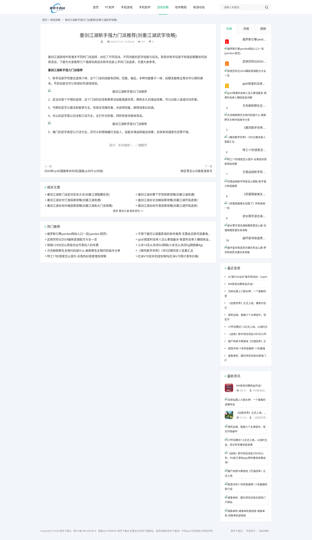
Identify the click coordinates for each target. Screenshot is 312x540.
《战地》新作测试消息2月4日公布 (247, 334)
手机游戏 (127, 7)
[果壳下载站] (57, 12)
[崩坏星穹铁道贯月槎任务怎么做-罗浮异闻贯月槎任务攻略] (246, 249)
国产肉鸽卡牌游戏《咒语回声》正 (247, 341)
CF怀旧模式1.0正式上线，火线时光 (247, 326)
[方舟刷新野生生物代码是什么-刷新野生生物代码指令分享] (246, 117)
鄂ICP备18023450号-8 (84, 530)
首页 (96, 7)
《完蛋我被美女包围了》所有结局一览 (267, 194)
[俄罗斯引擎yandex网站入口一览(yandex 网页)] (246, 50)
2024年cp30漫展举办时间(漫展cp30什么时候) (73, 171)
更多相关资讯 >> (128, 210)
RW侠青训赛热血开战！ (241, 284)
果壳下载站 (236, 530)
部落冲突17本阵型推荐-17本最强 (246, 348)
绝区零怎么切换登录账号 (196, 171)
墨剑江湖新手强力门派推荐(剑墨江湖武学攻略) (128, 35)
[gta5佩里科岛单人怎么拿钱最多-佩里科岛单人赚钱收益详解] (246, 95)
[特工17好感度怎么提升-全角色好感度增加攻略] (246, 161)
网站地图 (263, 530)
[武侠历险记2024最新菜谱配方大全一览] (246, 73)
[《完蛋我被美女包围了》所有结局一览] (246, 205)
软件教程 (181, 7)
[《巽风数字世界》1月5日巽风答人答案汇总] (246, 139)
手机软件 (145, 7)
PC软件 (109, 7)
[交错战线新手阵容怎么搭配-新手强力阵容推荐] (246, 183)
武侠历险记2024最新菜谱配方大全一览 (267, 61)
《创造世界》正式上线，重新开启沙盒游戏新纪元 (252, 412)
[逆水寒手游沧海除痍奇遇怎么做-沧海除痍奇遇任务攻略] (246, 227)
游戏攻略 (163, 7)
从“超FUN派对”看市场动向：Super (247, 276)
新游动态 (199, 7)
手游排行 (250, 530)
